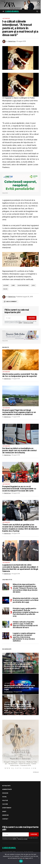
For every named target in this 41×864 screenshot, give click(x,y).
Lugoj (6, 660)
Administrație (7, 789)
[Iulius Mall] (20, 5)
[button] (3, 11)
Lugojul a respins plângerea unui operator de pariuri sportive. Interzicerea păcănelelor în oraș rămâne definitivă (24, 637)
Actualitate (6, 18)
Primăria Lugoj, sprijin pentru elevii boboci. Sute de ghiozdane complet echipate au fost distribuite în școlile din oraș (25, 612)
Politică (5, 800)
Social (4, 796)
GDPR (20, 322)
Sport (4, 811)
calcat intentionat (23, 285)
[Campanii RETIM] (20, 183)
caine (13, 285)
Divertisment (6, 807)
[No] (39, 858)
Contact (5, 819)
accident (5, 285)
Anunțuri (5, 815)
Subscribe (31, 318)
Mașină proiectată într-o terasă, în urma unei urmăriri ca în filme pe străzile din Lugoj (25, 600)
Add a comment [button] (11, 301)
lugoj (33, 285)
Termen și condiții (28, 322)
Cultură (5, 804)
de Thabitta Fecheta (10, 671)
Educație (7, 702)
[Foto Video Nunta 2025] (20, 335)
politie (5, 289)
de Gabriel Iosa (8, 691)
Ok (21, 861)
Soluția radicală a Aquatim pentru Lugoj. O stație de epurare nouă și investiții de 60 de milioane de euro (25, 624)
